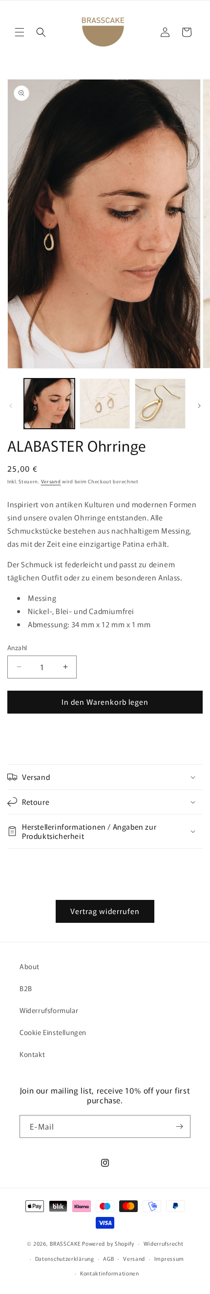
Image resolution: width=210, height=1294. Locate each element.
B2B (26, 988)
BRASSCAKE (65, 1243)
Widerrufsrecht (164, 1243)
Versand (51, 481)
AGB (108, 1258)
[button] (19, 32)
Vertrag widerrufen (105, 911)
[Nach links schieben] (10, 406)
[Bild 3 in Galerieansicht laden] (160, 403)
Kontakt (32, 1054)
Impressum (169, 1258)
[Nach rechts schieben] (199, 406)
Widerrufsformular (49, 1010)
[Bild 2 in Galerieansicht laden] (105, 403)
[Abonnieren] (179, 1126)
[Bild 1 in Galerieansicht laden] (49, 403)
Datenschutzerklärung (64, 1258)
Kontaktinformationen (109, 1273)
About (30, 966)
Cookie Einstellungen (53, 1032)
